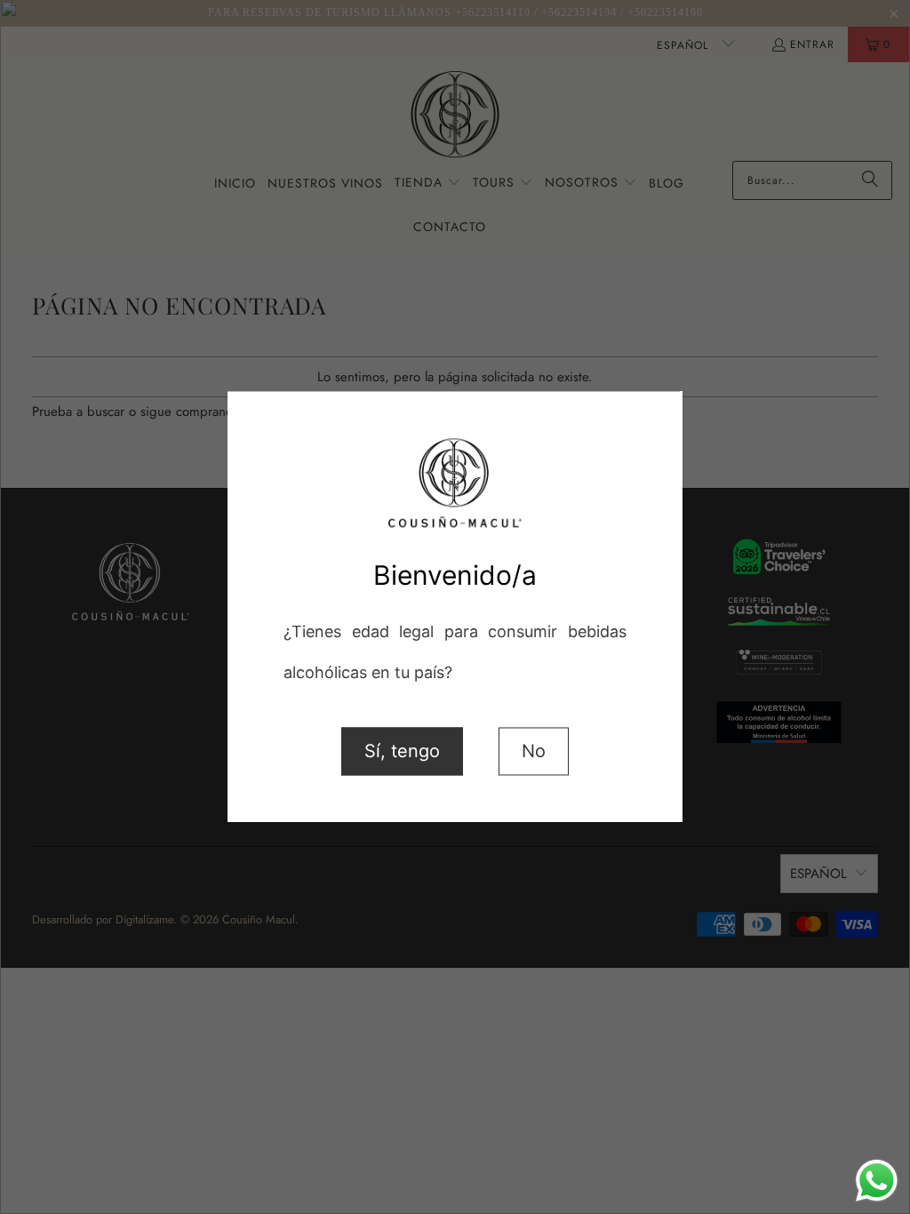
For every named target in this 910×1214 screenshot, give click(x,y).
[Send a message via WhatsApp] (876, 1180)
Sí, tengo (402, 752)
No (534, 752)
